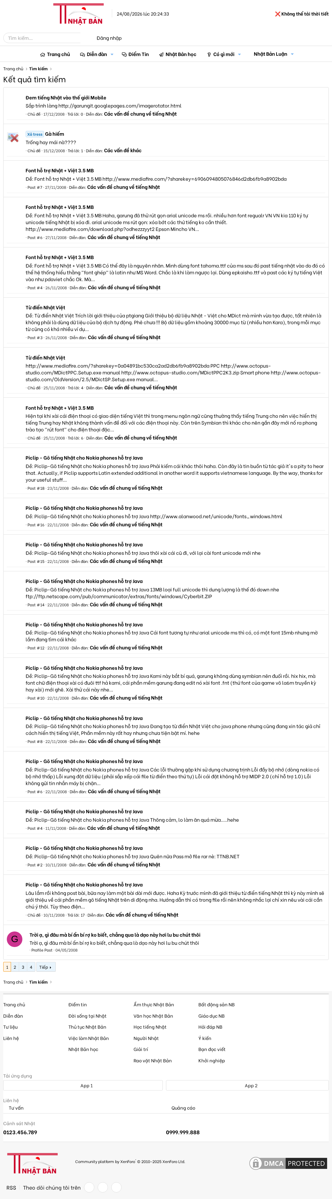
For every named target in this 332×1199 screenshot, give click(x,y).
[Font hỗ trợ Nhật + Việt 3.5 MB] (12, 173)
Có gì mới (223, 53)
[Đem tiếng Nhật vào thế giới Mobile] (12, 100)
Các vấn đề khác (123, 150)
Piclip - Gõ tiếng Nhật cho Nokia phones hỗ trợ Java (84, 457)
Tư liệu (10, 1026)
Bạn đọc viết (212, 1048)
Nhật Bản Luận (270, 53)
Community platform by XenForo (130, 1161)
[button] (112, 54)
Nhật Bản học (181, 53)
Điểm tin (77, 1004)
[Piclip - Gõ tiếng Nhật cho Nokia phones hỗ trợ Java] (12, 460)
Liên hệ (11, 1037)
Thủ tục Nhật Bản (87, 1026)
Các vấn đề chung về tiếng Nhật (140, 113)
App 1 (86, 1085)
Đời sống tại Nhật (87, 1015)
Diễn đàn (97, 53)
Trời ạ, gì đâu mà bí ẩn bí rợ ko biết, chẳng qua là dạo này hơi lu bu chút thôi (115, 934)
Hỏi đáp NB (210, 1026)
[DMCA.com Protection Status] (288, 1163)
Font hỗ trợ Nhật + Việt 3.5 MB (60, 170)
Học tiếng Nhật (150, 1026)
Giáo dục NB (211, 1015)
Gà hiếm (45, 133)
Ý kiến (204, 1037)
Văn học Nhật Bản (153, 1015)
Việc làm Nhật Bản (88, 1037)
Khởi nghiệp (211, 1060)
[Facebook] (89, 1187)
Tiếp (43, 967)
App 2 (250, 1085)
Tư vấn (16, 1108)
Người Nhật (146, 1037)
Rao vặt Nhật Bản (153, 1060)
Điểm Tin (138, 53)
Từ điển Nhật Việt (45, 307)
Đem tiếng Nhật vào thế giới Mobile (66, 97)
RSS (11, 1187)
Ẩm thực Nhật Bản (154, 1004)
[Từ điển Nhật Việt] (12, 310)
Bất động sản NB (216, 1004)
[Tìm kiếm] (85, 38)
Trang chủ (58, 53)
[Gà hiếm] (12, 136)
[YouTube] (116, 1187)
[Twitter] (103, 1187)
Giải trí (141, 1048)
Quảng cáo (183, 1108)
